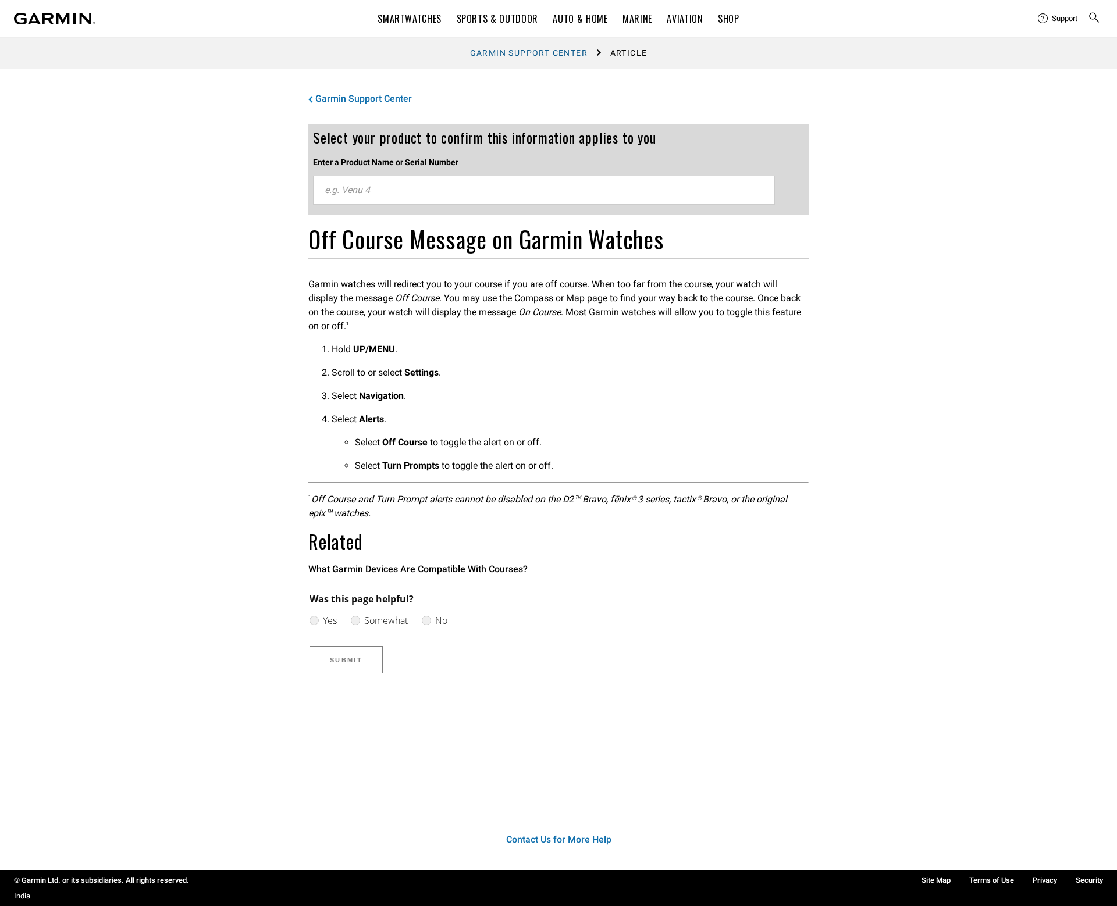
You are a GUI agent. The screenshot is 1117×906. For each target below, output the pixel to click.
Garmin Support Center (529, 53)
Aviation (685, 19)
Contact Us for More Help (558, 839)
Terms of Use (991, 880)
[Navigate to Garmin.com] (54, 18)
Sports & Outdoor (497, 19)
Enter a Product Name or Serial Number (385, 162)
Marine (637, 19)
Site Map (936, 880)
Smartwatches (410, 19)
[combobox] (544, 190)
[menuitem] (1058, 18)
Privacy (1045, 880)
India (22, 895)
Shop (728, 19)
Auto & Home (580, 19)
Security (1089, 880)
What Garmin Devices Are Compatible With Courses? (418, 569)
